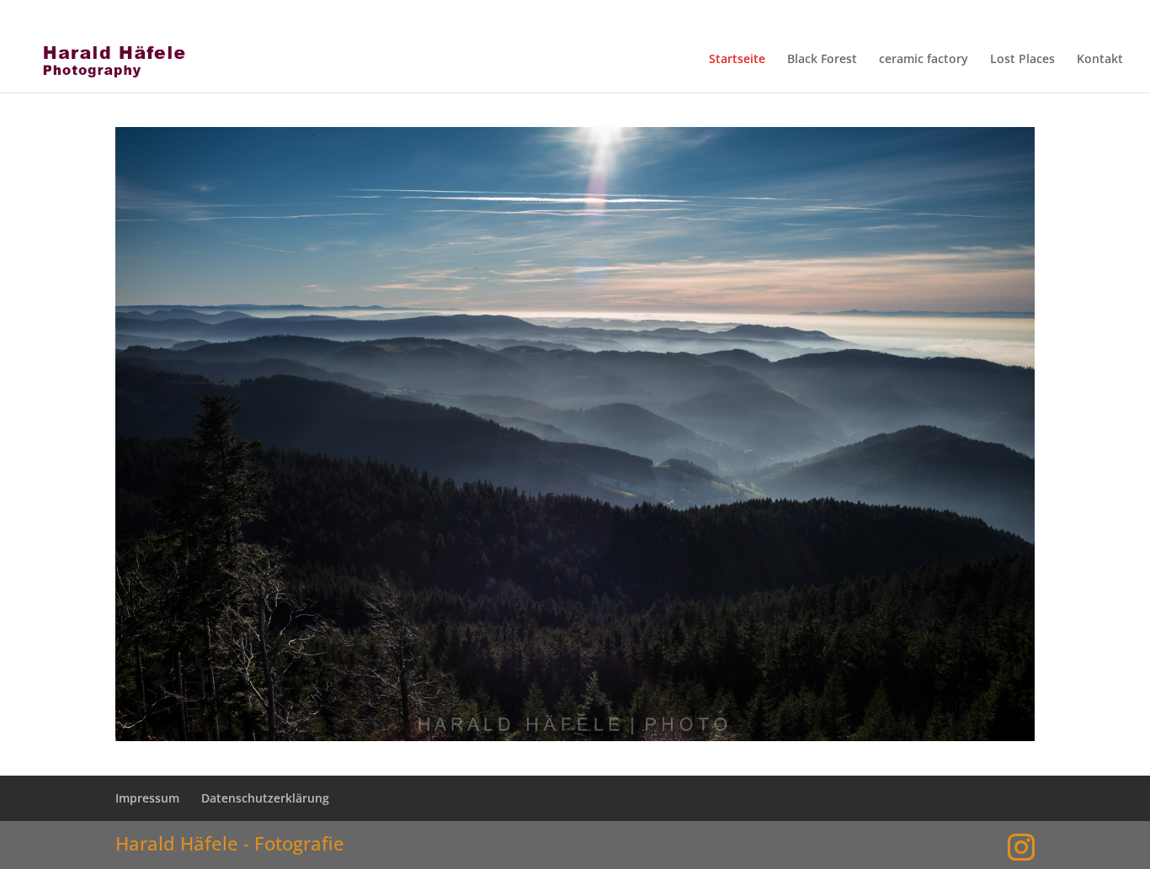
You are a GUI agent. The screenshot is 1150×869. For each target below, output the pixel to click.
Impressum (795, 13)
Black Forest (822, 59)
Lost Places (1022, 59)
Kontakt (1100, 59)
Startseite (737, 59)
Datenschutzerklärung (945, 13)
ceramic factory (923, 59)
